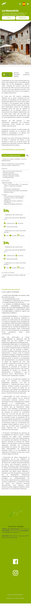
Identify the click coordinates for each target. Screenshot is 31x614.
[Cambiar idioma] (23, 4)
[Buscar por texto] (20, 4)
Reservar (22, 18)
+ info (8, 18)
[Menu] (27, 4)
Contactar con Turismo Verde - (15, 598)
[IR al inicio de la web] (4, 4)
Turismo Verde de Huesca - (15, 594)
